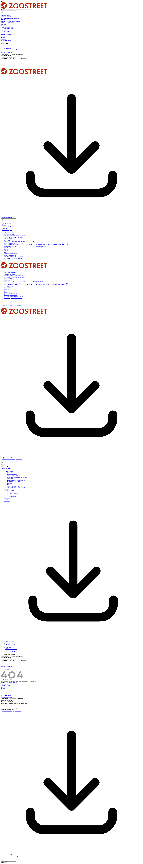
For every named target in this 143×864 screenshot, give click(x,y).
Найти (2, 862)
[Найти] (2, 13)
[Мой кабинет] (1, 303)
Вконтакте (7, 66)
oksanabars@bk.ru (7, 52)
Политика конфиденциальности (11, 711)
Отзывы (3, 688)
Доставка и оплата (12, 493)
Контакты (3, 690)
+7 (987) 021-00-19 (6, 40)
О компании (4, 684)
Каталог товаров (12, 474)
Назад (10, 472)
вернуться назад (5, 682)
